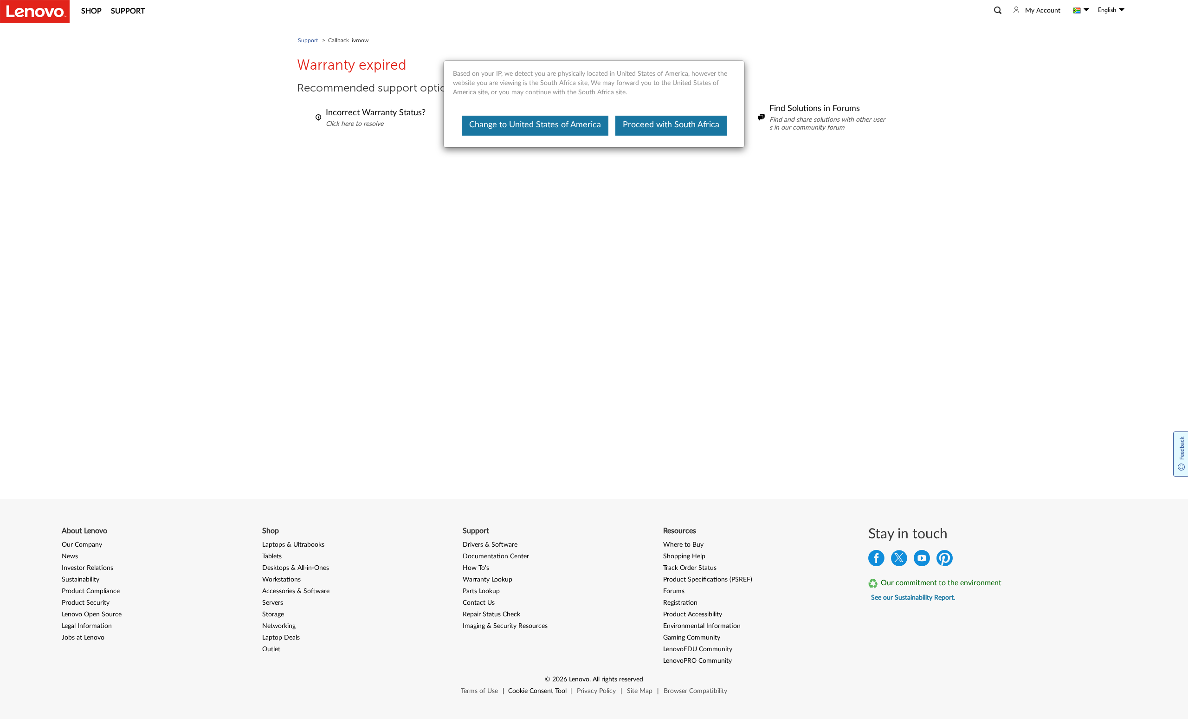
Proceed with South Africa (671, 125)
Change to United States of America (535, 125)
